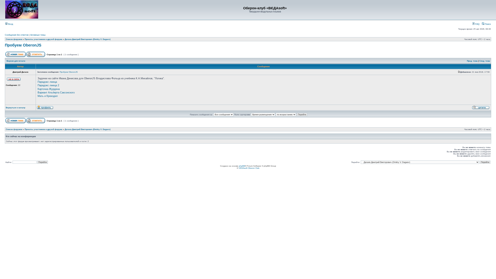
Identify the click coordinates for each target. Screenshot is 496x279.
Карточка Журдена (49, 89)
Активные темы (38, 35)
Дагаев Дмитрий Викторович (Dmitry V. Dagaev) (87, 39)
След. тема (484, 61)
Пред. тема (472, 61)
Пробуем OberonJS (23, 45)
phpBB (242, 166)
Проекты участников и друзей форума (43, 39)
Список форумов (14, 39)
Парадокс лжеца (47, 81)
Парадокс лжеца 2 (48, 85)
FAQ (477, 24)
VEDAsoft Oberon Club (249, 168)
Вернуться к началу (15, 108)
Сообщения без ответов (16, 35)
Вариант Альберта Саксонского (56, 92)
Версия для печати (16, 61)
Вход (10, 24)
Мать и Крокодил (48, 96)
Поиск (487, 24)
